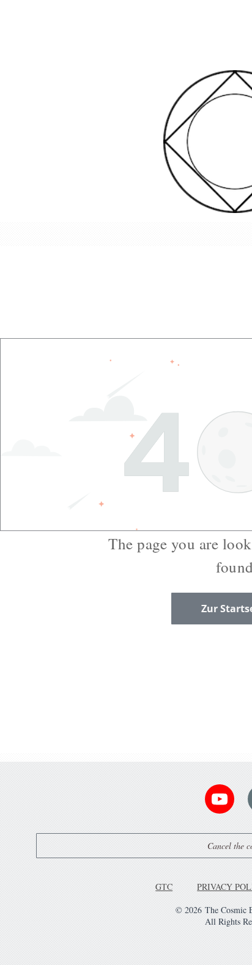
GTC (163, 886)
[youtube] (219, 800)
